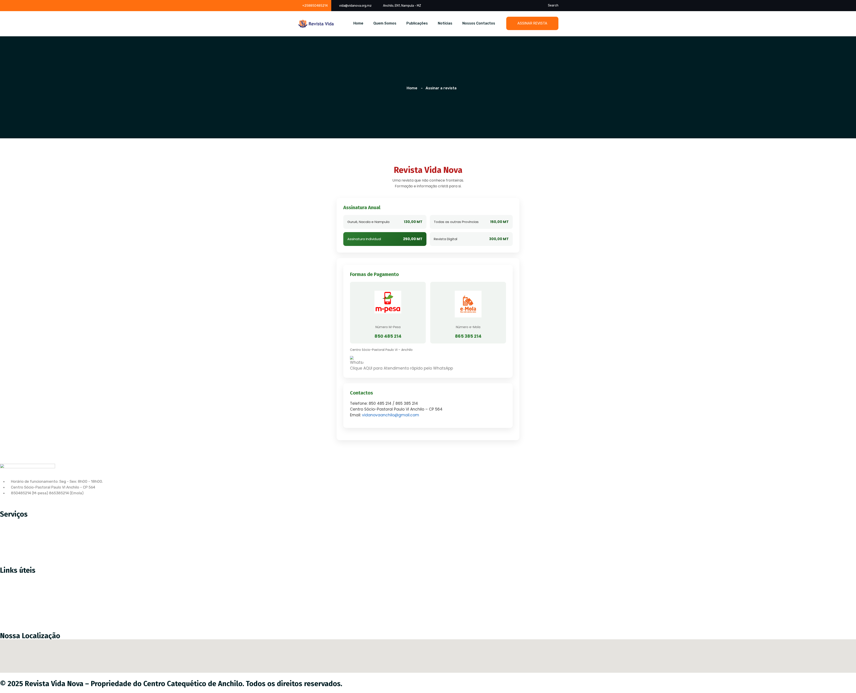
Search (553, 5)
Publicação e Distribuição (25, 539)
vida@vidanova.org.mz (355, 6)
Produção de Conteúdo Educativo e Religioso (43, 520)
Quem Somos (384, 23)
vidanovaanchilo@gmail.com (390, 415)
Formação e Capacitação (25, 558)
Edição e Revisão (18, 530)
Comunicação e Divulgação (27, 548)
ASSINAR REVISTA (532, 23)
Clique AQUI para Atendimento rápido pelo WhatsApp (401, 368)
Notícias (445, 23)
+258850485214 (315, 6)
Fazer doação (15, 586)
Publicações (417, 23)
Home (358, 23)
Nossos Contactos (478, 23)
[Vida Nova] (316, 24)
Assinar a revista (18, 576)
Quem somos (15, 595)
